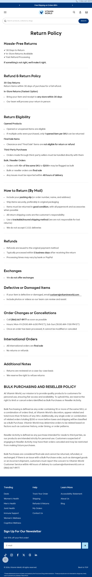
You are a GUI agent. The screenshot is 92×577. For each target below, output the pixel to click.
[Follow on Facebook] (17, 555)
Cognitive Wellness (12, 523)
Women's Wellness (12, 518)
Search (83, 21)
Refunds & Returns (41, 504)
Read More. (24, 575)
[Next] (72, 5)
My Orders (37, 508)
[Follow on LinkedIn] (36, 555)
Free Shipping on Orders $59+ (46, 5)
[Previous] (19, 5)
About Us (65, 499)
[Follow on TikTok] (5, 555)
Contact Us (38, 513)
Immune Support (11, 513)
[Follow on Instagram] (11, 555)
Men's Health (10, 504)
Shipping (36, 499)
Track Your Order (40, 494)
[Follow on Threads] (30, 555)
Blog (63, 504)
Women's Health (11, 499)
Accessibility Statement (71, 494)
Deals (6, 494)
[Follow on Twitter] (23, 555)
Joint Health (9, 508)
